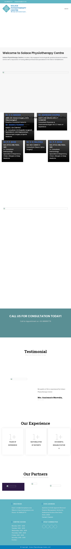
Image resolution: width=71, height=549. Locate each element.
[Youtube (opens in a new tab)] (67, 2)
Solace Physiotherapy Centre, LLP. (40, 547)
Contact (44, 517)
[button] (1, 30)
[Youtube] (55, 526)
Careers (50, 517)
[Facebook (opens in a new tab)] (64, 2)
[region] (35, 30)
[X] (44, 526)
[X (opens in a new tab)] (62, 2)
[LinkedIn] (51, 526)
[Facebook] (47, 526)
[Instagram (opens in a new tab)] (66, 2)
